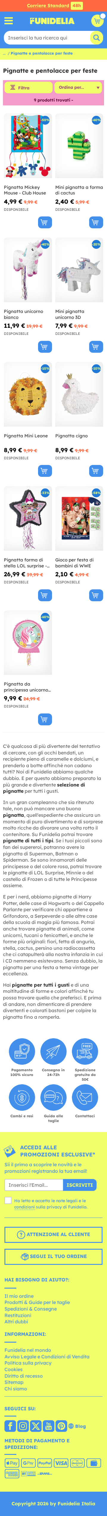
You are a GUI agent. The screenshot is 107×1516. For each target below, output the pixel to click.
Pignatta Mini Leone (26, 436)
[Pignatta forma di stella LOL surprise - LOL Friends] (28, 518)
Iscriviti (80, 1185)
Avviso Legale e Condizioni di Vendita (46, 1357)
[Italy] (10, 1426)
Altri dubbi (16, 1321)
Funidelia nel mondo (27, 1350)
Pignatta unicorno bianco (23, 314)
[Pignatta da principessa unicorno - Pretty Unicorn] (28, 642)
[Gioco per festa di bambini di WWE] (79, 518)
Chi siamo (15, 1389)
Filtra (23, 88)
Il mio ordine (19, 1296)
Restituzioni (17, 1315)
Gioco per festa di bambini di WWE (74, 563)
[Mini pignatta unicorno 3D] (79, 270)
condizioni (24, 1207)
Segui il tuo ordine (58, 1256)
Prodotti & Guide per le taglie (37, 1302)
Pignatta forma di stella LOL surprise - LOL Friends (25, 563)
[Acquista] (45, 222)
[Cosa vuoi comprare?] (8, 21)
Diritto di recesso (23, 1376)
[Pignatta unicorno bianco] (28, 270)
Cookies (13, 1369)
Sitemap (13, 1382)
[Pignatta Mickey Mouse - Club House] (28, 145)
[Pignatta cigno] (79, 394)
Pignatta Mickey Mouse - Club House (25, 190)
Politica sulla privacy (27, 1363)
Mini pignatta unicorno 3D (69, 314)
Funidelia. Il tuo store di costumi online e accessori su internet (52, 21)
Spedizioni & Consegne (30, 1309)
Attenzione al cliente (57, 1234)
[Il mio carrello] (97, 21)
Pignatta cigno (71, 436)
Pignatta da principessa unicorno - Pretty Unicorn (27, 687)
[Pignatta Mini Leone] (28, 394)
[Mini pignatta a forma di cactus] (79, 145)
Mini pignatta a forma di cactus (79, 190)
